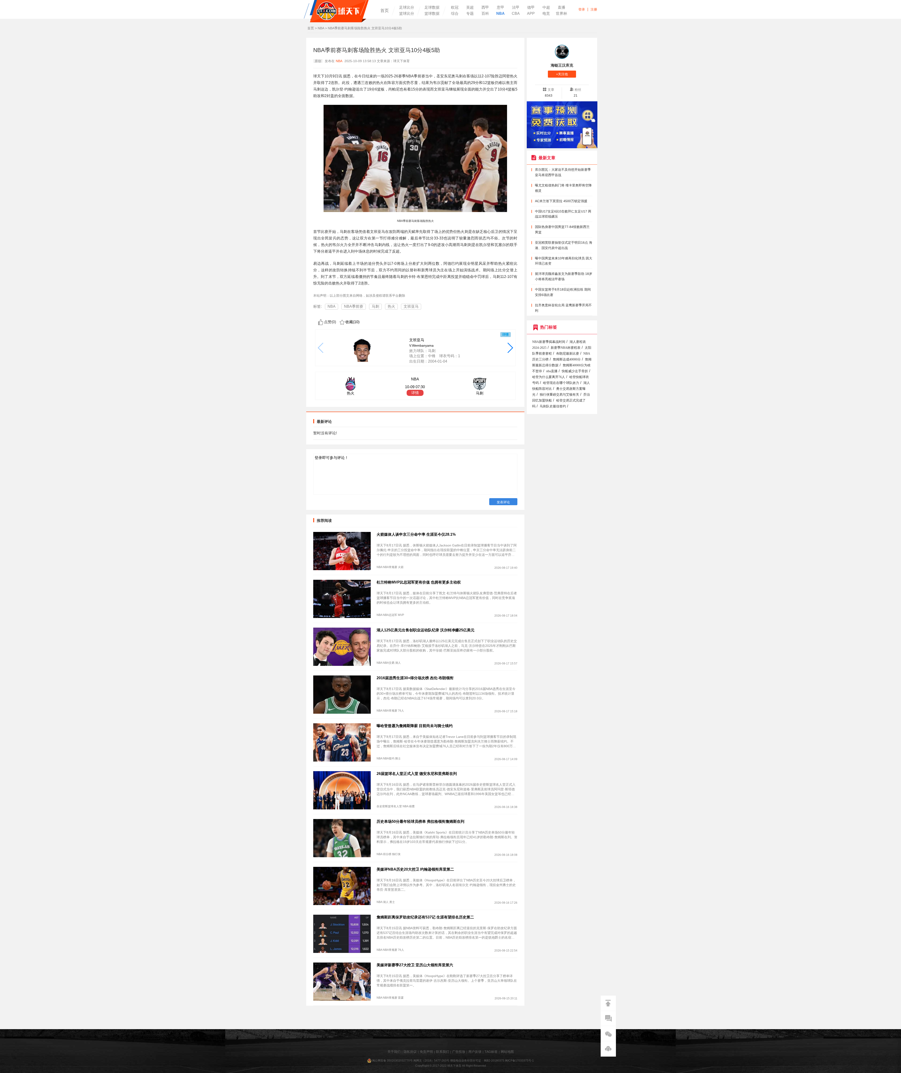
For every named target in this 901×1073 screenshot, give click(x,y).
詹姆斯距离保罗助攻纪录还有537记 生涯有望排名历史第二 (425, 917)
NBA (500, 13)
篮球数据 (431, 13)
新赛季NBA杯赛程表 (565, 347)
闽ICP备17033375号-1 (519, 1060)
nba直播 (551, 371)
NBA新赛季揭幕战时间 (548, 342)
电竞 (546, 13)
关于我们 (394, 1052)
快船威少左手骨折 (575, 371)
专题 (470, 13)
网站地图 (507, 1052)
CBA (516, 13)
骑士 (398, 758)
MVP (401, 615)
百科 (485, 13)
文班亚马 (411, 306)
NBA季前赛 (353, 306)
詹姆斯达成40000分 (567, 359)
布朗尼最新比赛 (567, 353)
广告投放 (458, 1052)
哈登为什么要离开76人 (548, 377)
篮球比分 (406, 13)
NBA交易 (388, 662)
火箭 (401, 567)
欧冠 (454, 7)
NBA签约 (388, 758)
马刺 (375, 306)
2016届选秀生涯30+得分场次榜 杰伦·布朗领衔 (415, 678)
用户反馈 (474, 1052)
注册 (594, 9)
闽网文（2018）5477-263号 (431, 1060)
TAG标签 (491, 1052)
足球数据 (431, 7)
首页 (384, 10)
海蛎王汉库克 (562, 65)
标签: (317, 306)
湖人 (398, 662)
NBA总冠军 (390, 615)
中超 (546, 7)
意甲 (500, 7)
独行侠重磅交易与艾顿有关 (559, 394)
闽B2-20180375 (494, 1060)
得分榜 (387, 854)
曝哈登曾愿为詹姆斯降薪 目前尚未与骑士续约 (415, 726)
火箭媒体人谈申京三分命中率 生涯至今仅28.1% (416, 534)
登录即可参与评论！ (331, 458)
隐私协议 (410, 1052)
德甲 (531, 7)
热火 (391, 306)
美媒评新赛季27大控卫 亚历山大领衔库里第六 (415, 965)
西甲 (485, 7)
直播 (561, 7)
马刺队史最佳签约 (553, 406)
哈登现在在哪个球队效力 (561, 383)
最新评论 (324, 422)
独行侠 (396, 854)
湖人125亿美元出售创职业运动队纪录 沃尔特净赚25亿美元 (425, 630)
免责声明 (426, 1052)
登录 (581, 9)
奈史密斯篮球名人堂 (389, 806)
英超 (470, 7)
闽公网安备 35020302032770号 (392, 1060)
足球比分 (406, 7)
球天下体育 (336, 11)
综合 (454, 13)
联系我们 (442, 1052)
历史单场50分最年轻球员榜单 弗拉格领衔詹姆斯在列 (420, 821)
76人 (401, 710)
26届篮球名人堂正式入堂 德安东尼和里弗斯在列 (417, 774)
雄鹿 (412, 806)
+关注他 (562, 74)
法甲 (515, 7)
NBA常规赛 (390, 567)
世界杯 (561, 13)
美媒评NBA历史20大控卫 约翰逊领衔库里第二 (415, 869)
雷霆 (401, 997)
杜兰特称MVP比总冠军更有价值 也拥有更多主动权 (419, 582)
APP (531, 13)
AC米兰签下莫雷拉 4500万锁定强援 (561, 201)
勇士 (392, 902)
